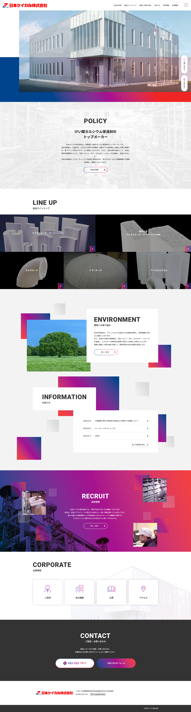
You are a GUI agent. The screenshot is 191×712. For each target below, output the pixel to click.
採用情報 (166, 5)
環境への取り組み (145, 5)
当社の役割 (117, 5)
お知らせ (157, 5)
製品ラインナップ (130, 5)
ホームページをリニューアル (105, 428)
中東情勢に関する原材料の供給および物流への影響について (116, 421)
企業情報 (175, 5)
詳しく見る (105, 352)
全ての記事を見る (138, 445)
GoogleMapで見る (99, 694)
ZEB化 (97, 436)
